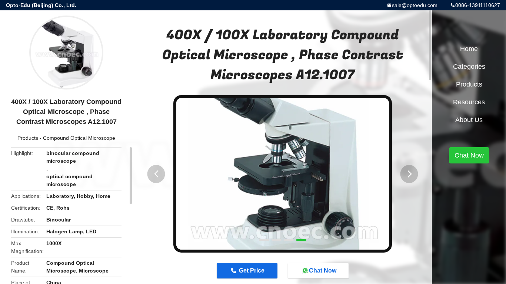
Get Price (251, 270)
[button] (156, 174)
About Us (469, 120)
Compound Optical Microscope (79, 138)
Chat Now (322, 270)
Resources (469, 102)
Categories (469, 66)
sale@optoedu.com (414, 5)
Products (27, 138)
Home (469, 49)
